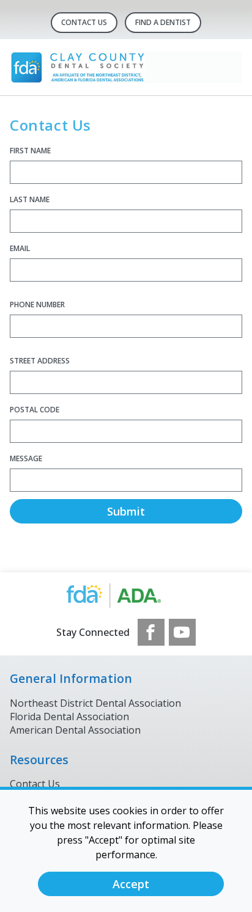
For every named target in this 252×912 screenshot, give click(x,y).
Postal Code (34, 409)
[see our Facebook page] (151, 632)
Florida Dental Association (69, 716)
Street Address (40, 361)
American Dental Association (75, 730)
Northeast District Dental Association (95, 703)
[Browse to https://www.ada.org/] (126, 595)
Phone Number (37, 304)
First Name (30, 150)
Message (26, 458)
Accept (131, 884)
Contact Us (84, 22)
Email (20, 248)
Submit (126, 511)
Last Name (30, 199)
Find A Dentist (163, 22)
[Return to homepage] (126, 67)
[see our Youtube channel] (182, 632)
